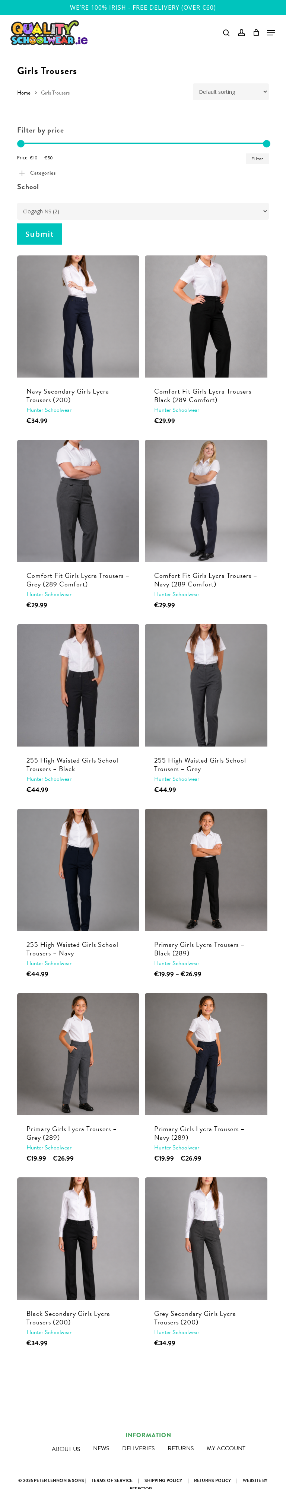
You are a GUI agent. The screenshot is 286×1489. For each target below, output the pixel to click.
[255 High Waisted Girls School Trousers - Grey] (206, 685)
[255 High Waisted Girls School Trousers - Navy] (78, 870)
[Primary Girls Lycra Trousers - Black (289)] (206, 870)
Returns (181, 1448)
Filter (257, 158)
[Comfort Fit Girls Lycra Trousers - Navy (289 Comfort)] (206, 501)
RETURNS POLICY (212, 1480)
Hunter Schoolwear (49, 409)
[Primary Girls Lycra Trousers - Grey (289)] (78, 1054)
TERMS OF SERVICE (112, 1480)
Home (24, 93)
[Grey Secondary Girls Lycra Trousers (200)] (206, 1238)
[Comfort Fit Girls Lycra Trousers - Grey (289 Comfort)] (78, 501)
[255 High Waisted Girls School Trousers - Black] (78, 685)
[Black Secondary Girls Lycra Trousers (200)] (78, 1238)
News (101, 1448)
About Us (66, 1449)
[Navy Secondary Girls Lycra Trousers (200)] (78, 316)
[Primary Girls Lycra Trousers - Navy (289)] (206, 1054)
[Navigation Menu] (271, 32)
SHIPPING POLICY (163, 1480)
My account (226, 1448)
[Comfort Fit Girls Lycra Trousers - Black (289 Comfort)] (206, 316)
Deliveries (138, 1448)
